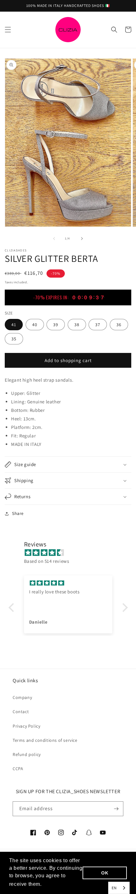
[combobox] (119, 888)
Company (22, 697)
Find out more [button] (60, 884)
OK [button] (104, 872)
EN (114, 888)
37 (97, 324)
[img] (71, 552)
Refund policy (27, 754)
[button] (8, 30)
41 (13, 324)
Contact (21, 711)
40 (34, 324)
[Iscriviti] (116, 808)
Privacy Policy (26, 726)
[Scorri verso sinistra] (54, 238)
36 (118, 324)
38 (76, 324)
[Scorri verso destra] (82, 238)
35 (13, 339)
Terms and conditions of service (45, 740)
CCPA (18, 768)
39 (55, 324)
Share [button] (18, 513)
